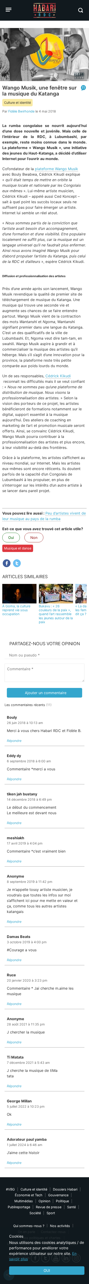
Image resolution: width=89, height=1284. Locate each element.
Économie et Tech (28, 1195)
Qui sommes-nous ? (28, 1226)
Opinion (44, 1201)
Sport (51, 1213)
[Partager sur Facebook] (6, 563)
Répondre (14, 741)
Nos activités (60, 1226)
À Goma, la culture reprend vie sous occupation (16, 610)
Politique (62, 1201)
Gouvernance (58, 1195)
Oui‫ (47, 1270)
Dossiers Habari (65, 1189)
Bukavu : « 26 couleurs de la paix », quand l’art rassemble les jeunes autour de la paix (56, 614)
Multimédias (23, 1201)
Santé (71, 1207)
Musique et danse (17, 548)
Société (35, 1213)
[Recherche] (80, 10)
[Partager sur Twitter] (17, 563)
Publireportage (19, 1207)
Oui (11, 537)
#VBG (10, 1189)
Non (33, 537)
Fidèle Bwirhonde (21, 111)
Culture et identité (17, 102)
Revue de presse (48, 1207)
